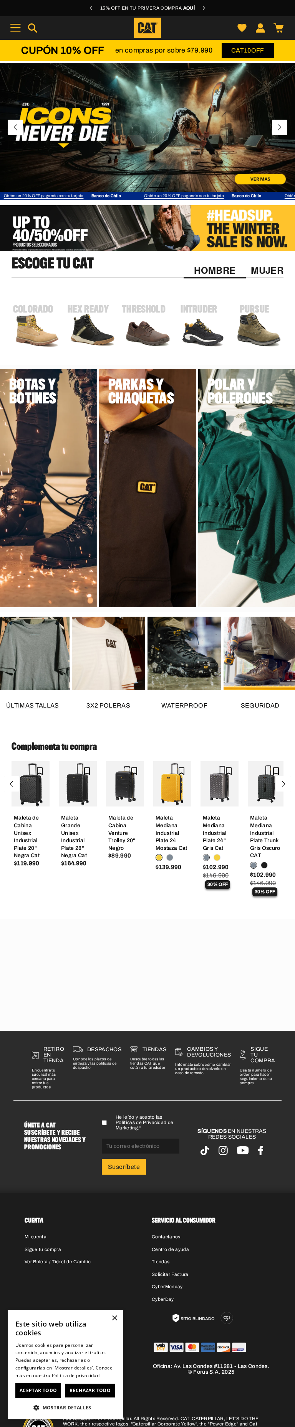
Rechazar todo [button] (90, 1390)
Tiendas (160, 1261)
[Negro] (264, 865)
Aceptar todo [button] (38, 1390)
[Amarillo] (159, 857)
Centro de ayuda (170, 1249)
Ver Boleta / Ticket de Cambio (58, 1261)
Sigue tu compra (43, 1249)
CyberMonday (167, 1286)
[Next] (279, 127)
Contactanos (166, 1236)
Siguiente (283, 784)
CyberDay (163, 1299)
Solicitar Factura (170, 1274)
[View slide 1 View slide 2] (147, 127)
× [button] (114, 1318)
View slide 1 (138, 187)
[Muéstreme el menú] (15, 28)
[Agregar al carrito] (30, 795)
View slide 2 (157, 187)
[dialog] (65, 1364)
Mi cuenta (35, 1236)
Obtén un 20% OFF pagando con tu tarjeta (69, 196)
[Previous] (15, 127)
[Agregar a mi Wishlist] (40, 771)
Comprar (73, 595)
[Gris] (169, 857)
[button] (65, 1407)
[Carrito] (278, 28)
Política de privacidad (76, 1375)
